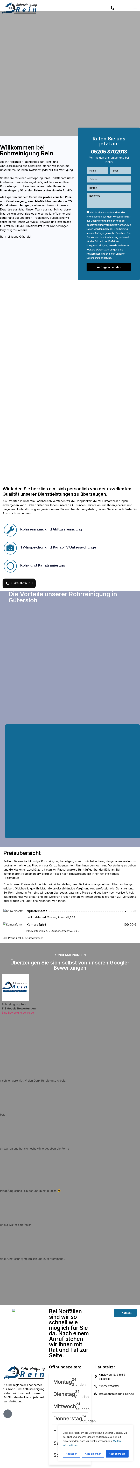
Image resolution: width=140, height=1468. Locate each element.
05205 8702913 (109, 152)
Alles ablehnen (93, 1453)
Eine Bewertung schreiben (18, 1012)
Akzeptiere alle (117, 1453)
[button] (135, 8)
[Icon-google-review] (7, 1413)
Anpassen (71, 1453)
